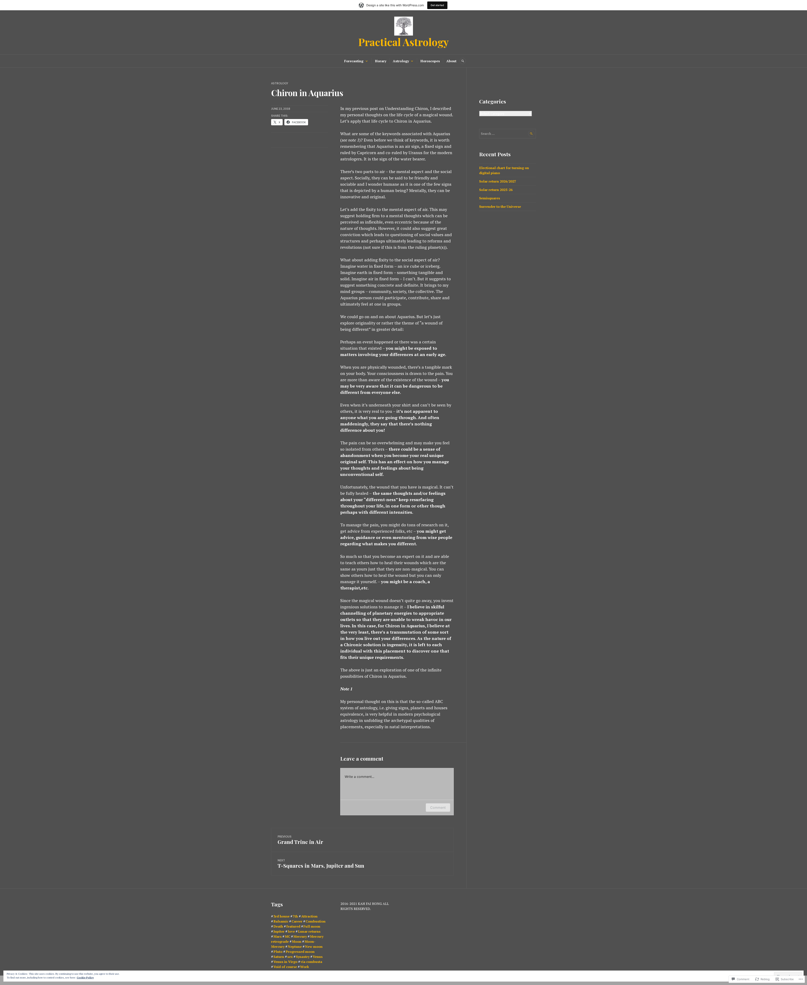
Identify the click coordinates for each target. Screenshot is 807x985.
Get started (437, 5)
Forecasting (353, 61)
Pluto (277, 951)
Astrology (401, 61)
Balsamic (280, 921)
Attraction (309, 916)
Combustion (316, 921)
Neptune (295, 946)
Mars (277, 936)
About (451, 61)
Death (278, 926)
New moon (314, 946)
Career (296, 921)
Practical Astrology (403, 42)
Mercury (300, 936)
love (291, 931)
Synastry (303, 956)
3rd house (281, 916)
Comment (438, 807)
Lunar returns (309, 931)
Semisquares (489, 198)
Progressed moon (300, 951)
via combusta (311, 961)
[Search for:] (507, 133)
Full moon (311, 926)
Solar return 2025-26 (496, 189)
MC (287, 936)
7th (295, 916)
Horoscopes (430, 61)
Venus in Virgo (285, 961)
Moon (296, 941)
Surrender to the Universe (500, 206)
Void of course (285, 966)
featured (293, 926)
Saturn (278, 956)
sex (290, 956)
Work (304, 966)
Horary (380, 61)
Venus (318, 956)
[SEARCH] (463, 61)
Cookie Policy (85, 977)
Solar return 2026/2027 (497, 181)
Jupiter (279, 931)
